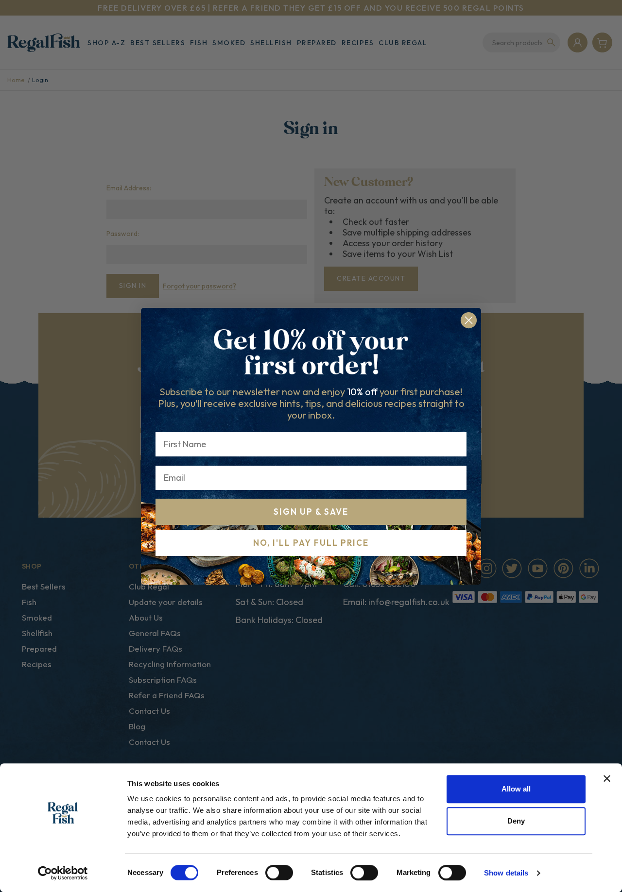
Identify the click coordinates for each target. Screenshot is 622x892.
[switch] (279, 872)
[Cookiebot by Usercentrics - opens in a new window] (62, 873)
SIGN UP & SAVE (311, 511)
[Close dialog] (468, 320)
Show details (506, 873)
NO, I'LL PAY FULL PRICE (311, 543)
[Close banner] (607, 778)
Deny (516, 821)
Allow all (516, 789)
